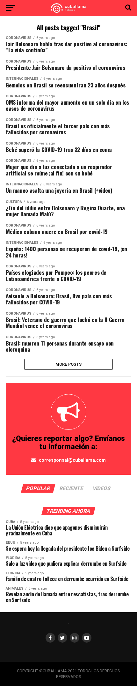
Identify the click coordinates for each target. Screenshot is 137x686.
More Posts (68, 364)
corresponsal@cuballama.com (72, 460)
